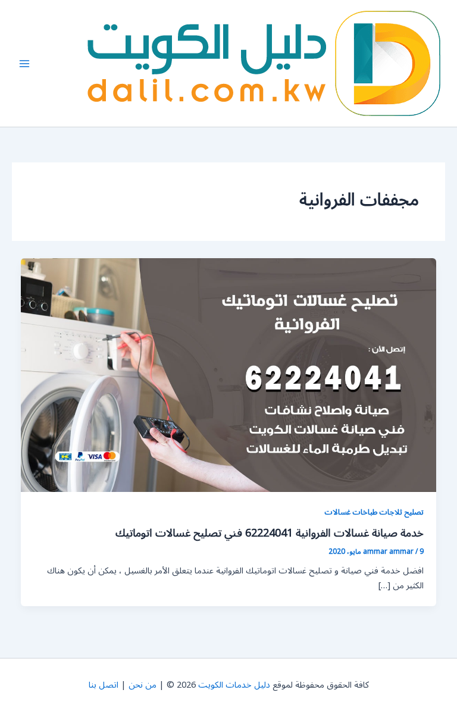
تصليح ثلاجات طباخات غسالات (374, 512)
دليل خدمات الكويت (234, 685)
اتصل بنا (103, 685)
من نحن (142, 685)
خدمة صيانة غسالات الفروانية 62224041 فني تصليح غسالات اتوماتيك (269, 533)
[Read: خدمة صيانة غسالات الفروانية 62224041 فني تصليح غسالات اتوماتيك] (229, 375)
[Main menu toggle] (24, 63)
